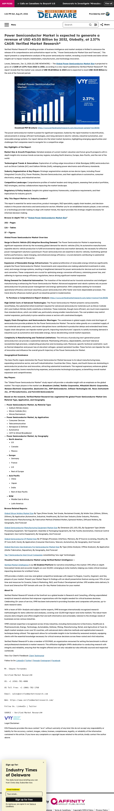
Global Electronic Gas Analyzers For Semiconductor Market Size (31, 547)
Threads (36, 660)
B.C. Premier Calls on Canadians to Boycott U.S (31, 3)
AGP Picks (7, 3)
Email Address (13, 789)
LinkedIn (20, 660)
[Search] (90, 24)
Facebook (56, 660)
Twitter (28, 660)
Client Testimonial (36, 656)
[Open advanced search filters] (95, 24)
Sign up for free (24, 799)
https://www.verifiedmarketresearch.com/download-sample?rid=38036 (68, 128)
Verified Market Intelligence (16, 565)
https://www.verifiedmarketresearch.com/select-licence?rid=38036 (79, 298)
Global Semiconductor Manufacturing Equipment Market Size (30, 528)
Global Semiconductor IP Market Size (20, 539)
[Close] (43, 762)
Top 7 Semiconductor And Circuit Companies (23, 555)
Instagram (45, 660)
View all (108, 3)
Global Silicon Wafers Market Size (19, 513)
